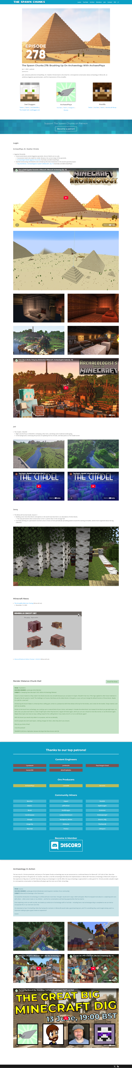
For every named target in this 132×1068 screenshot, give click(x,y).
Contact (110, 2)
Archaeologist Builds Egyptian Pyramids (28, 160)
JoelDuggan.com (35, 110)
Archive (92, 2)
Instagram (71, 107)
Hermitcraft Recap (111, 107)
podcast (32, 69)
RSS (115, 2)
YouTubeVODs (34, 107)
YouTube (85, 2)
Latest (79, 2)
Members (99, 2)
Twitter (22, 107)
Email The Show (112, 682)
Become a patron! (66, 129)
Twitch (27, 107)
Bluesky (66, 110)
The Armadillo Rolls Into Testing (23, 603)
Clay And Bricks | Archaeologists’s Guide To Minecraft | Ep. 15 (35, 163)
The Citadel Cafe (24, 110)
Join (105, 2)
